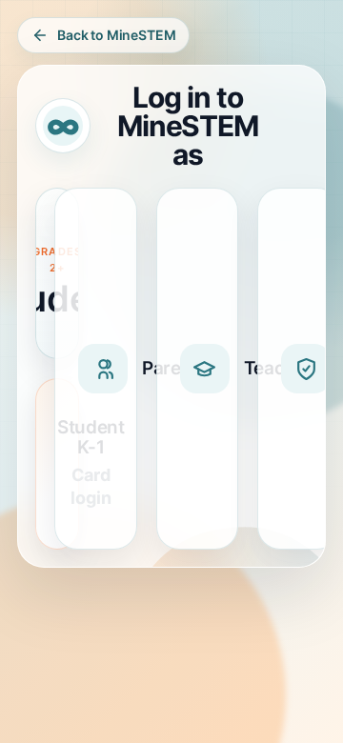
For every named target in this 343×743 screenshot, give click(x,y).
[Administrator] (298, 369)
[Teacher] (197, 369)
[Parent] (95, 369)
